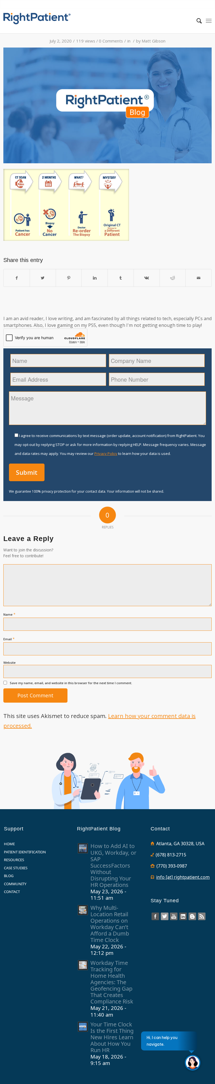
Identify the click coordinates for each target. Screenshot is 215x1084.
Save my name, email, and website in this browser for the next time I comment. (71, 683)
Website (9, 662)
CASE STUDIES (15, 867)
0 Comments (111, 41)
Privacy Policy (105, 453)
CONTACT (12, 891)
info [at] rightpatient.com (183, 877)
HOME (9, 843)
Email (9, 638)
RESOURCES (14, 859)
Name (9, 614)
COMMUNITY (15, 883)
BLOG (8, 875)
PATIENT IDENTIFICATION (25, 851)
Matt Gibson (153, 41)
